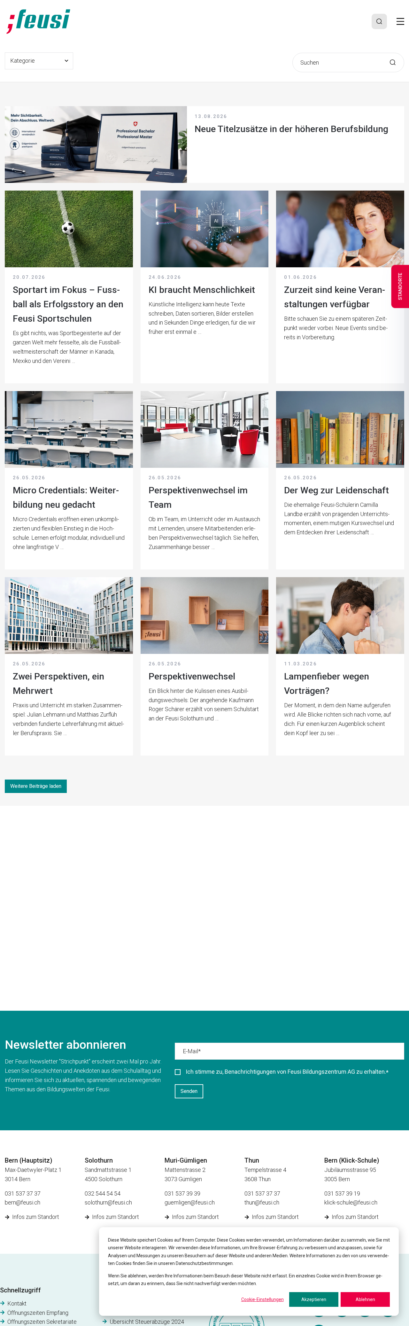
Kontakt (17, 1303)
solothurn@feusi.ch (108, 1202)
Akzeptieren (313, 1299)
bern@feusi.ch (22, 1202)
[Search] (379, 21)
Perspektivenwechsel (192, 676)
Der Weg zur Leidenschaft (336, 490)
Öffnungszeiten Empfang (37, 1312)
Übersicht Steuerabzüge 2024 (147, 1321)
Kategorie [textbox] (22, 60)
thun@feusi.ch (261, 1202)
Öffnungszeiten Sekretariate (42, 1321)
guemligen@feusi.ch (190, 1202)
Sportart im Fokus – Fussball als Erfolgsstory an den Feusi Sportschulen (68, 304)
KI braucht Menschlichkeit (202, 290)
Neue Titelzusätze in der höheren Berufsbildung (291, 129)
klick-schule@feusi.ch (350, 1202)
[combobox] (39, 60)
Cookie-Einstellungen (262, 1299)
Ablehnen (365, 1299)
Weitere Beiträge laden (35, 786)
